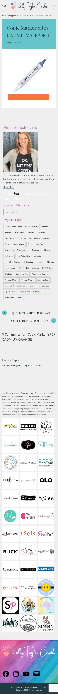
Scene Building (43, 280)
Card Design (10, 238)
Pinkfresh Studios (27, 280)
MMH (20, 268)
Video (46, 292)
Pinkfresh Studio (11, 280)
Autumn (8, 232)
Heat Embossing (23, 256)
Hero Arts (37, 256)
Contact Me (43, 687)
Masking (50, 262)
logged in (18, 365)
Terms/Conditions (30, 687)
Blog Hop (41, 232)
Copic (7, 244)
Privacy (19, 687)
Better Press (19, 232)
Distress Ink (9, 250)
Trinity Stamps (24, 292)
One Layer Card (22, 274)
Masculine (40, 262)
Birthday (30, 232)
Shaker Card (22, 286)
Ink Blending (28, 262)
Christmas (22, 238)
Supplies (12, 15)
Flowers (47, 250)
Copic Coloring (18, 244)
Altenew (45, 226)
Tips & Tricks (10, 292)
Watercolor (9, 298)
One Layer (9, 274)
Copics (30, 244)
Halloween (9, 256)
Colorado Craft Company (39, 238)
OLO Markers (47, 268)
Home (4, 15)
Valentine (37, 292)
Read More (8, 187)
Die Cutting (40, 244)
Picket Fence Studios (40, 274)
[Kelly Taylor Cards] (29, 6)
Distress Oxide (23, 250)
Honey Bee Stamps (12, 262)
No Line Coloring (32, 268)
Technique (45, 286)
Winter (19, 298)
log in (18, 193)
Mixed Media (10, 268)
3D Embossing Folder (13, 226)
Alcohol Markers (31, 226)
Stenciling (33, 286)
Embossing (36, 250)
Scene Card (9, 286)
